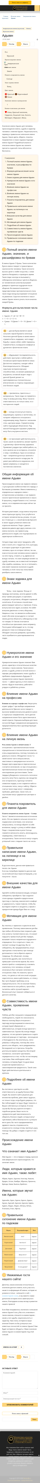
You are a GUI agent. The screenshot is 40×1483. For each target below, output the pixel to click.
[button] (37, 8)
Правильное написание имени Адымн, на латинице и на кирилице (20, 209)
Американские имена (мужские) (13, 28)
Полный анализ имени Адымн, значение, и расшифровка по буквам (19, 164)
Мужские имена (15, 16)
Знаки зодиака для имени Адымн (20, 177)
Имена (28, 28)
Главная (5, 16)
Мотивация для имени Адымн (19, 222)
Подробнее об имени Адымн (19, 225)
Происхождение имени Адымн (20, 235)
